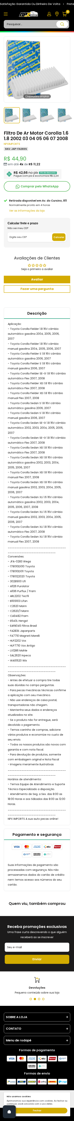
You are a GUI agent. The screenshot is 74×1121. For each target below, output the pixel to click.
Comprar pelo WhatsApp (39, 186)
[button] (66, 14)
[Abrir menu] (6, 14)
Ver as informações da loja (27, 211)
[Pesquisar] (62, 24)
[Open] (9, 1111)
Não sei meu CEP (18, 228)
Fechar (37, 1110)
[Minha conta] (49, 14)
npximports (12, 144)
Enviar (37, 959)
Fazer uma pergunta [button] (37, 289)
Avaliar (37, 279)
